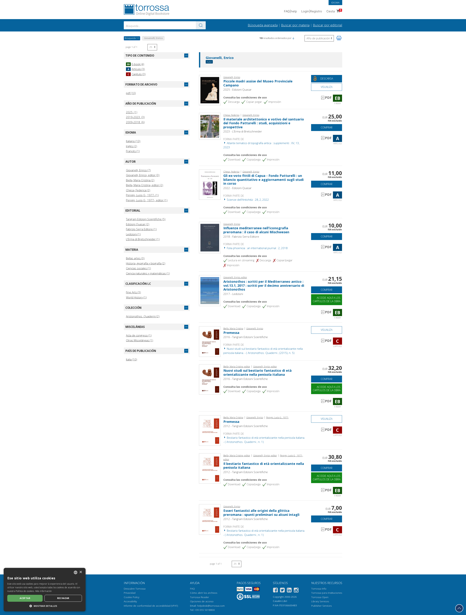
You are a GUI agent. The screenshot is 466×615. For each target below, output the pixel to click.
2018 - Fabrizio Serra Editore (241, 236)
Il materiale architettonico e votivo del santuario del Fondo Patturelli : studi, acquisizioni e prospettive (263, 123)
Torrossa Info (318, 588)
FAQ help (290, 11)
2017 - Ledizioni (233, 294)
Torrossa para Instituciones (326, 592)
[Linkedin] (289, 590)
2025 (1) (131, 112)
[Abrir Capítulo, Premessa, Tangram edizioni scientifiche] (209, 341)
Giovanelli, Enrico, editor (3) (142, 175)
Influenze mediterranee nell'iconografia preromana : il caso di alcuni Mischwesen (256, 230)
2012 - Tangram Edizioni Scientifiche (245, 426)
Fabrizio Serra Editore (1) (141, 229)
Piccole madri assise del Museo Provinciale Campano (258, 83)
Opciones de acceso (202, 601)
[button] (293, 38)
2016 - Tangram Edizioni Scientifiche (245, 337)
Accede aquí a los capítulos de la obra (326, 299)
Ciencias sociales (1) (138, 268)
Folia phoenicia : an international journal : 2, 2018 (257, 248)
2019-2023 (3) (135, 117)
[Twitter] (282, 590)
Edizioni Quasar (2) (137, 224)
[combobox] (165, 25)
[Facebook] (275, 590)
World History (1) (136, 297)
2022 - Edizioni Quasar (237, 188)
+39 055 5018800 (205, 610)
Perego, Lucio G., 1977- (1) (142, 195)
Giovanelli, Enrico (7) (138, 170)
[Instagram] (296, 590)
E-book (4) (135, 64)
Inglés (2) (131, 146)
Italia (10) (131, 359)
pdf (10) (131, 93)
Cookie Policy (131, 597)
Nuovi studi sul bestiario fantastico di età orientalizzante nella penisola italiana (257, 372)
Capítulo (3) (137, 74)
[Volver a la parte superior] (459, 608)
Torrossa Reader (199, 597)
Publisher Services (321, 605)
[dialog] (45, 589)
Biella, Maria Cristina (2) (140, 180)
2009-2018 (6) (135, 122)
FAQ (192, 588)
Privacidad (129, 592)
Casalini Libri (280, 601)
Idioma (335, 2)
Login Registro (311, 11)
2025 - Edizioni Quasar (237, 89)
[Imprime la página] (339, 38)
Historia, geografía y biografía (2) (145, 263)
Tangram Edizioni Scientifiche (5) (145, 219)
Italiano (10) (133, 141)
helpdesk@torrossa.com (211, 605)
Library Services (320, 601)
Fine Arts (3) (133, 292)
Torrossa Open (319, 597)
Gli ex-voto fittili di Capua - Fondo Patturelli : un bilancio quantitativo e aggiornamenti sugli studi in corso (263, 179)
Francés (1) (133, 151)
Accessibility (130, 601)
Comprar (326, 127)
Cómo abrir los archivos (203, 592)
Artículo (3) (136, 69)
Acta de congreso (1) (139, 335)
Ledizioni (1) (133, 234)
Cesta (333, 11)
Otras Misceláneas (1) (139, 340)
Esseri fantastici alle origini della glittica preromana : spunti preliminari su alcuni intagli (261, 512)
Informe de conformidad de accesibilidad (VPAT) (151, 605)
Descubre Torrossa (134, 588)
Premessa (231, 332)
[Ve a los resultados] (201, 25)
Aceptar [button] (25, 598)
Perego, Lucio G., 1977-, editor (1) (146, 200)
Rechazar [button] (63, 598)
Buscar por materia (295, 25)
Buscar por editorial (327, 25)
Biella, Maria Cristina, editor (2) (144, 185)
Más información (43, 591)
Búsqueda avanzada (263, 25)
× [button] (80, 572)
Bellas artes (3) (135, 258)
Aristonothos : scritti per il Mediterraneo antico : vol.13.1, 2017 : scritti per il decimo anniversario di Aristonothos (263, 285)
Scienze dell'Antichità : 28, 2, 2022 (247, 199)
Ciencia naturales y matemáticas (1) (148, 273)
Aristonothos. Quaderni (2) (142, 316)
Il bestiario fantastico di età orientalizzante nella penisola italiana (263, 465)
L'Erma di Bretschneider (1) (143, 239)
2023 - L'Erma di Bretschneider (242, 131)
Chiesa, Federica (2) (138, 190)
